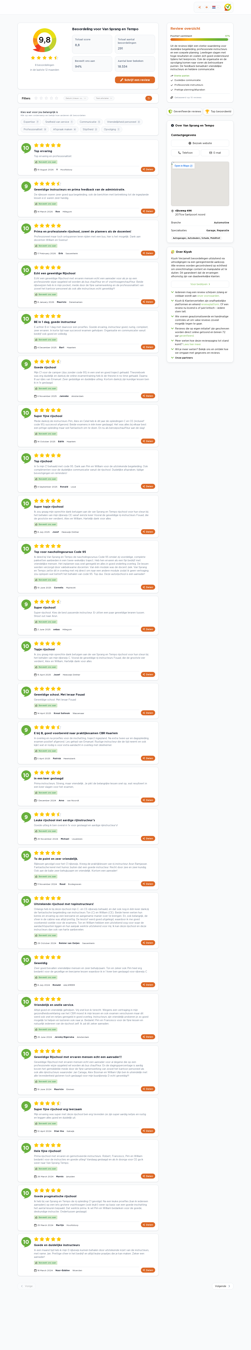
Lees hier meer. (192, 344)
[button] (200, 357)
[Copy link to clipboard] (199, 7)
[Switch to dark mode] (206, 7)
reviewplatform (210, 304)
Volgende (220, 1286)
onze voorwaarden (208, 295)
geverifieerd (186, 335)
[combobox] (76, 98)
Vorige (29, 1286)
